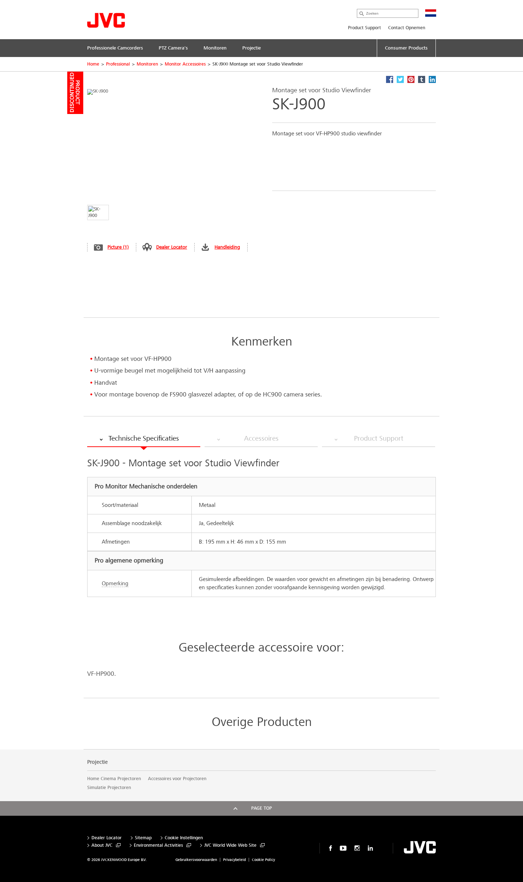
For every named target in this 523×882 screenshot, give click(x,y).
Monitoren (147, 64)
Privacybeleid (234, 860)
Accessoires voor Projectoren (177, 779)
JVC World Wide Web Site (230, 845)
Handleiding (227, 247)
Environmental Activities (158, 845)
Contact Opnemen (406, 28)
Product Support (364, 28)
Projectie (97, 762)
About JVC (101, 845)
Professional (118, 64)
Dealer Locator (171, 247)
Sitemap (143, 838)
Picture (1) (118, 247)
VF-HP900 (100, 674)
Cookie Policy (263, 860)
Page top (261, 808)
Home (93, 64)
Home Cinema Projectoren (114, 779)
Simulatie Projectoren (109, 787)
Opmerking (115, 583)
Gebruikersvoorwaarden (196, 860)
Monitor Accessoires (185, 64)
